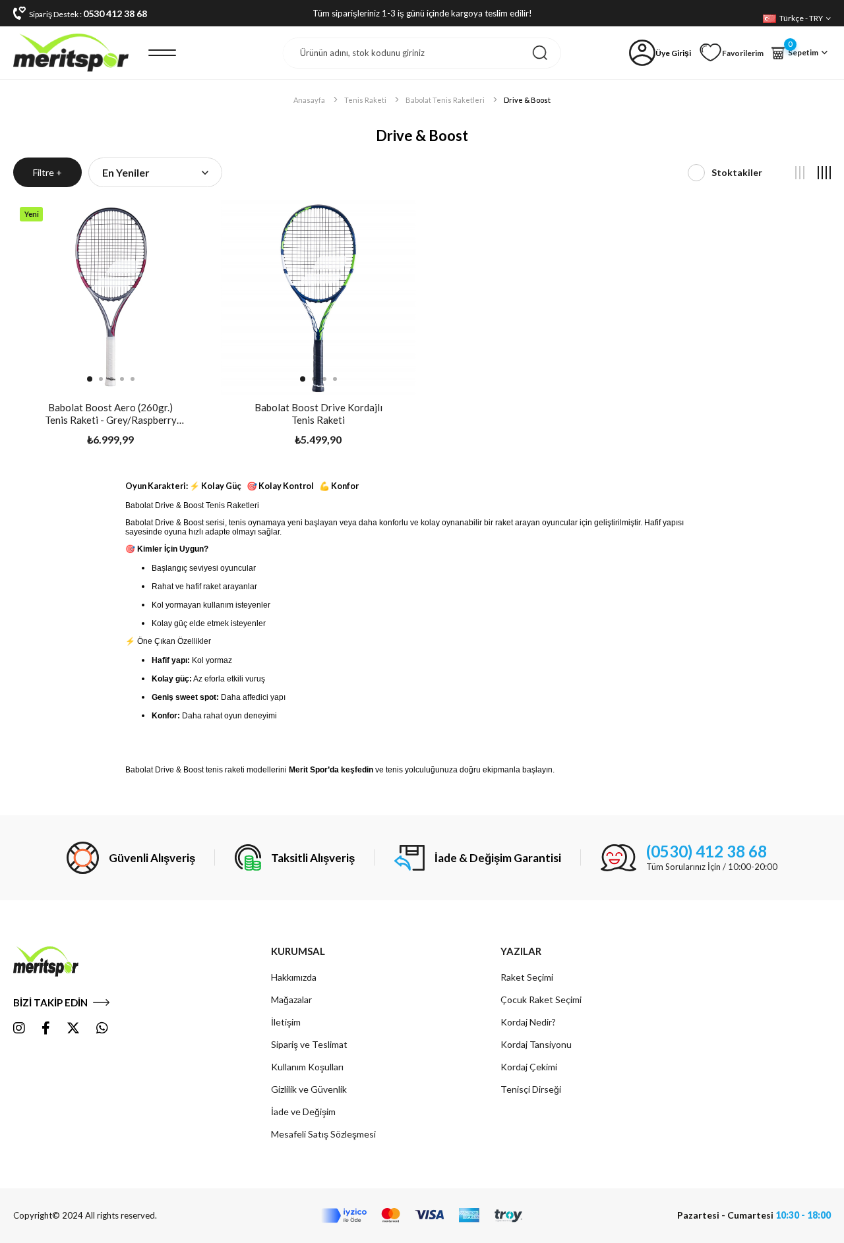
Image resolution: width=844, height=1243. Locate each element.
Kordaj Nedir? (528, 1021)
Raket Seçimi (526, 977)
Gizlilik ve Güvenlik (309, 1089)
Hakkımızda (293, 977)
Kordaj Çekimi (528, 1066)
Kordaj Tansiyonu (536, 1044)
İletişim (286, 1021)
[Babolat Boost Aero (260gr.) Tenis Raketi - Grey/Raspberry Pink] (110, 297)
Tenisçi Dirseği (530, 1089)
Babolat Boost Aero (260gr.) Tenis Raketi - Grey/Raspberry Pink (111, 413)
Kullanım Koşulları (307, 1066)
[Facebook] (46, 1028)
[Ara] (540, 53)
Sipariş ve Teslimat (309, 1044)
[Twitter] (73, 1028)
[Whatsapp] (102, 1028)
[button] (89, 379)
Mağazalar (291, 999)
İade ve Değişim (303, 1111)
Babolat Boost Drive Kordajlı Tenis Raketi (318, 413)
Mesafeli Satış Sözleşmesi (323, 1134)
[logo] (60, 961)
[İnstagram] (19, 1028)
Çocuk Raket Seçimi (541, 999)
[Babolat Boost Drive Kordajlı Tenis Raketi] (318, 297)
